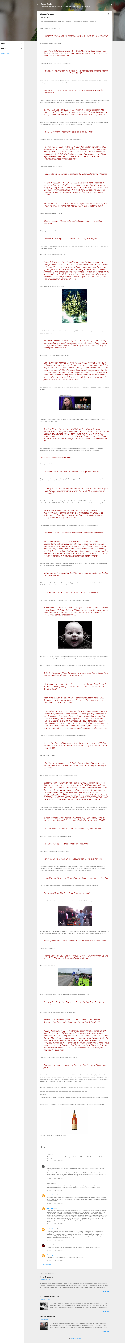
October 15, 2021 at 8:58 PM (54, 1203)
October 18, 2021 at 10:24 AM (55, 1260)
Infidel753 (49, 1166)
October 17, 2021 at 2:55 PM (54, 1250)
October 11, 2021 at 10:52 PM (55, 1190)
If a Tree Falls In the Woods (49, 1297)
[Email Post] (45, 1148)
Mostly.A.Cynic (51, 1195)
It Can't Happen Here (47, 1277)
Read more (105, 1291)
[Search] (111, 4)
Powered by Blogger (75, 1338)
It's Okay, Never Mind (47, 1316)
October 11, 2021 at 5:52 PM (54, 1161)
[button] (108, 14)
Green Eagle (46, 4)
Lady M (49, 1245)
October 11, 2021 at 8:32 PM (54, 1178)
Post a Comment (46, 1264)
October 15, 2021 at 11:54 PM (55, 1224)
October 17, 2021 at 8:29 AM (55, 1240)
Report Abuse (5, 53)
